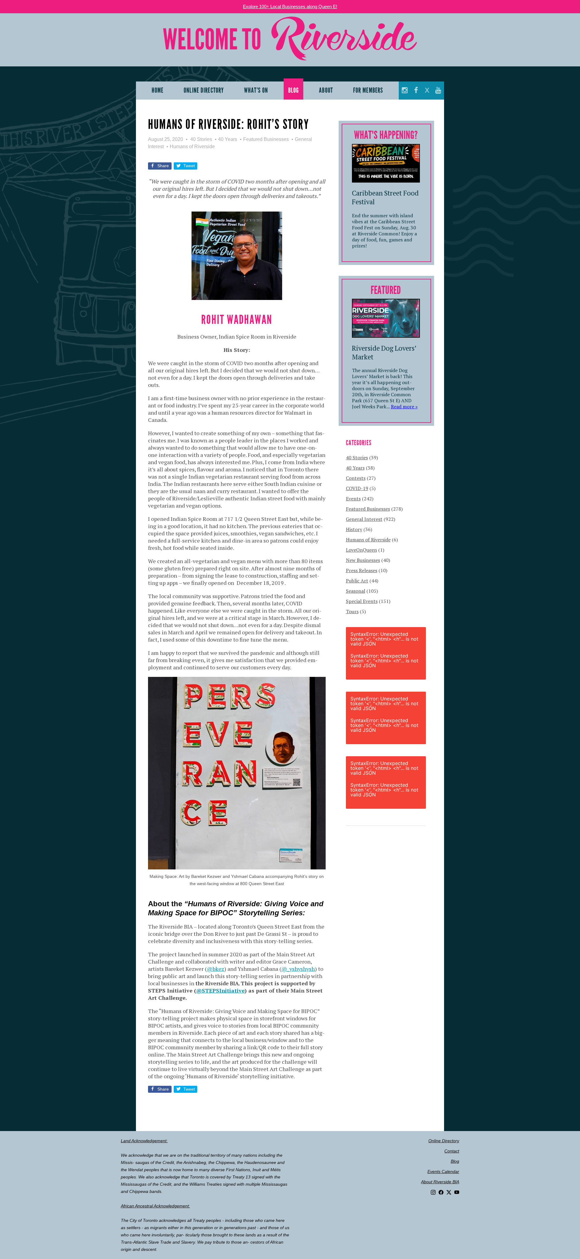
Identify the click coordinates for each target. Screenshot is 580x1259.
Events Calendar (443, 1171)
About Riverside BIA (440, 1181)
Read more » (404, 406)
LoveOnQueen (361, 550)
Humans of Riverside (192, 146)
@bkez (215, 968)
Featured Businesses (266, 139)
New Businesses (363, 560)
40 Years (227, 139)
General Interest (364, 519)
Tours (352, 611)
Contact (451, 1151)
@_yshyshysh (298, 968)
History (354, 529)
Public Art (357, 580)
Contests (356, 478)
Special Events (362, 601)
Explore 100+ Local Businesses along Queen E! (290, 6)
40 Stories (201, 139)
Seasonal (355, 591)
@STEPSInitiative (220, 990)
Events (353, 498)
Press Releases (361, 570)
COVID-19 (357, 488)
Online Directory (443, 1140)
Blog (455, 1161)
